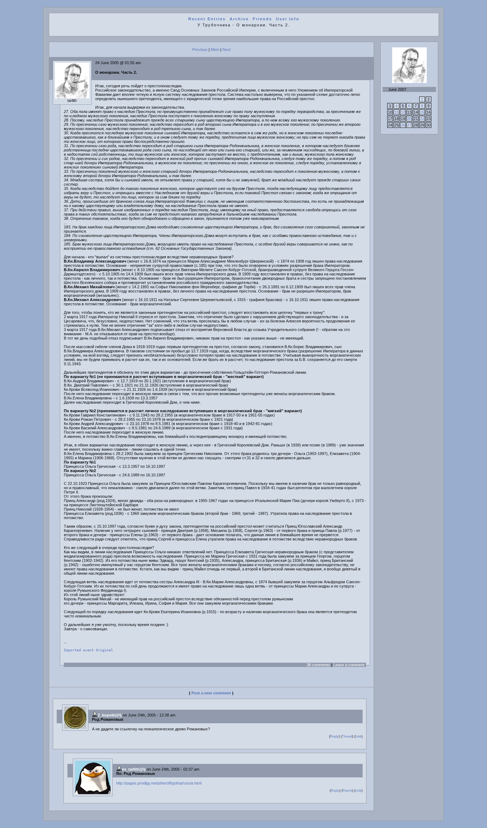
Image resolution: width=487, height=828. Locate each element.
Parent (347, 790)
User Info (287, 19)
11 (397, 112)
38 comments (318, 665)
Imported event (79, 650)
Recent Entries (207, 19)
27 (409, 125)
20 (409, 119)
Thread (347, 736)
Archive (239, 19)
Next (226, 49)
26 (403, 125)
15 (422, 112)
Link (358, 736)
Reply (334, 736)
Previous (199, 49)
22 (422, 119)
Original (104, 650)
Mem (215, 49)
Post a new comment (211, 693)
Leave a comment (348, 665)
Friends (262, 19)
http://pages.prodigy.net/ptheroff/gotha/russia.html (158, 783)
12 (403, 112)
